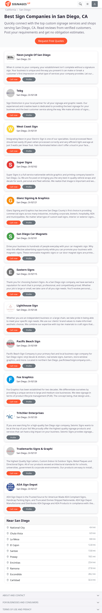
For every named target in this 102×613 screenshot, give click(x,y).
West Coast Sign (27, 126)
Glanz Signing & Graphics (33, 198)
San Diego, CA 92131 (27, 130)
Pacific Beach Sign (28, 341)
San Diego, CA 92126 (27, 309)
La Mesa (52, 539)
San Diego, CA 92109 (27, 345)
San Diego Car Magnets (32, 234)
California (10, 9)
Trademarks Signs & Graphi (34, 449)
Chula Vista (52, 533)
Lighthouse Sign (27, 305)
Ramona (52, 568)
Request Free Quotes (51, 41)
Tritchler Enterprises (30, 413)
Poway (52, 556)
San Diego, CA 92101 (27, 238)
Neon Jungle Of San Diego (33, 55)
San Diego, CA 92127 (27, 488)
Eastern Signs (25, 269)
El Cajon (52, 545)
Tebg (20, 90)
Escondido (52, 574)
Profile (29, 79)
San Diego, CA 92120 (27, 417)
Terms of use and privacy (17, 609)
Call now (13, 79)
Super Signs (24, 162)
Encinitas (52, 562)
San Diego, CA (24, 59)
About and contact (14, 595)
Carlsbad (52, 580)
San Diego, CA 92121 (27, 202)
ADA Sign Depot (27, 484)
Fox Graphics (25, 377)
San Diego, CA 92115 (27, 274)
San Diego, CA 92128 (27, 95)
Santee (52, 551)
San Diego (25, 9)
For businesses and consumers (20, 602)
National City (52, 527)
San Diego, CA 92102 (27, 166)
